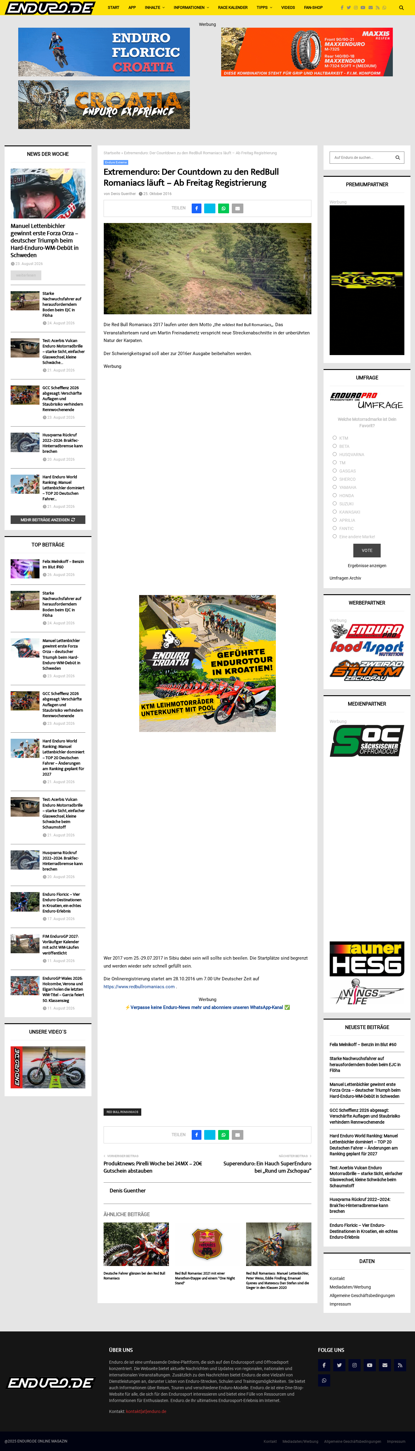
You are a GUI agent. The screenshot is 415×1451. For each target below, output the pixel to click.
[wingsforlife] (367, 1002)
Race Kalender (233, 7)
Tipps (262, 7)
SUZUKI (346, 503)
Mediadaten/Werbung (350, 1287)
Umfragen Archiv (345, 578)
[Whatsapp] (385, 7)
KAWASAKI (349, 512)
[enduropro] (367, 637)
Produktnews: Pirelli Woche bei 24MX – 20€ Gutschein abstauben (153, 1167)
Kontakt (337, 1278)
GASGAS (347, 471)
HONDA (346, 495)
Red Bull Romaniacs (122, 1112)
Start (113, 7)
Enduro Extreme (116, 162)
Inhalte (152, 7)
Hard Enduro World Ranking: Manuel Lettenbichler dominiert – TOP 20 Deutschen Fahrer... (63, 488)
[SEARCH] (397, 158)
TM (342, 462)
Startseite (112, 153)
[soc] (367, 755)
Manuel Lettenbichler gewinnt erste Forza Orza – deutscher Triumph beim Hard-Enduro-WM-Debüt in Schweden (45, 241)
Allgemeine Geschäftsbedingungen (362, 1295)
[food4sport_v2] (367, 656)
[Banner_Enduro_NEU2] (104, 31)
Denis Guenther (123, 194)
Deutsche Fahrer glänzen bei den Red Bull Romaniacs (134, 1276)
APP (132, 7)
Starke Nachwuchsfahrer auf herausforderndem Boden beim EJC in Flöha (62, 305)
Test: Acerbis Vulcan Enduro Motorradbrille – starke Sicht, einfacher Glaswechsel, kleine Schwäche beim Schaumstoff (64, 814)
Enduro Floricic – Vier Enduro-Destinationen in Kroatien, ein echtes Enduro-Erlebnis (62, 903)
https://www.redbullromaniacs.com (139, 986)
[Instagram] (357, 7)
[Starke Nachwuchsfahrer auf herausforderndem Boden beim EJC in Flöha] (25, 300)
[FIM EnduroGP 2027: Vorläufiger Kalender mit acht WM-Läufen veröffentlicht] (25, 943)
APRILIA (347, 520)
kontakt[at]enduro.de (146, 1411)
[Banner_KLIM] (367, 353)
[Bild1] (104, 84)
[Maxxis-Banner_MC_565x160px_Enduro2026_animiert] (307, 31)
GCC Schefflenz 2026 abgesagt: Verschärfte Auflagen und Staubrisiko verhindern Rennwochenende (63, 399)
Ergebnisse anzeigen (367, 565)
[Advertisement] (207, 1055)
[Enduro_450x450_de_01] (207, 663)
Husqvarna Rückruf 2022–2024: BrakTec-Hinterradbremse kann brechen (63, 443)
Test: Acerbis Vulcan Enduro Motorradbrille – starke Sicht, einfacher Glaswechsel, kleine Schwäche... (64, 352)
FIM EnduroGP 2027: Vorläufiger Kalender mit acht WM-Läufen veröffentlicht (61, 945)
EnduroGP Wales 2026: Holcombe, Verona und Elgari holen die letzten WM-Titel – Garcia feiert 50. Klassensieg (63, 990)
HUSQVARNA (351, 454)
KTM (343, 438)
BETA (344, 446)
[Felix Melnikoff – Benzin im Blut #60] (25, 568)
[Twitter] (350, 7)
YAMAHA (347, 487)
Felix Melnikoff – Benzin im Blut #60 (63, 564)
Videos (288, 7)
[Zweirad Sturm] (367, 679)
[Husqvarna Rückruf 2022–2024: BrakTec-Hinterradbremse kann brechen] (25, 442)
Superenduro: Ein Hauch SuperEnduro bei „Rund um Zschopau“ (267, 1167)
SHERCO (347, 479)
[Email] (372, 7)
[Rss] (379, 7)
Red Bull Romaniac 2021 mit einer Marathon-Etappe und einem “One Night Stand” (205, 1278)
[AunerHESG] (367, 974)
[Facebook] (344, 7)
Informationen (189, 7)
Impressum (340, 1304)
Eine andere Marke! (357, 536)
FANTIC (346, 528)
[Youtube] (365, 7)
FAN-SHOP (313, 7)
